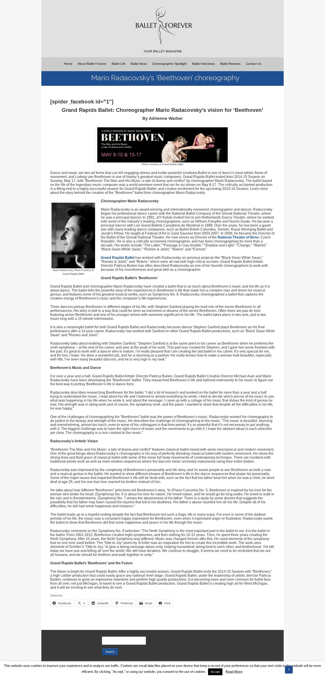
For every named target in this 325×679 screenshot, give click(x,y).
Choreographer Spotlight (169, 63)
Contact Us (253, 63)
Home (68, 63)
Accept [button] (215, 671)
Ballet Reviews (230, 63)
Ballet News (139, 63)
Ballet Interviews (203, 63)
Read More (234, 671)
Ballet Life (118, 63)
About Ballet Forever (92, 63)
